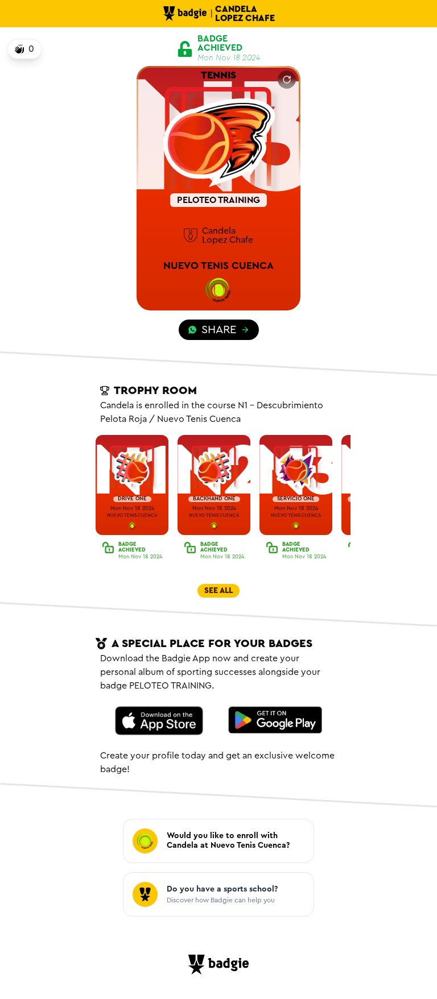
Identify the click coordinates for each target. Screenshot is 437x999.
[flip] (287, 80)
